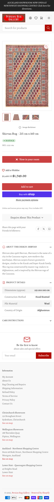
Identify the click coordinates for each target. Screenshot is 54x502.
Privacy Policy (8, 399)
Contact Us (7, 403)
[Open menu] (49, 18)
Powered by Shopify (40, 492)
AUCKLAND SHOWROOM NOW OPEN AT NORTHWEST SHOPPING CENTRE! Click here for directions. (27, 5)
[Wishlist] (36, 18)
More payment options (27, 199)
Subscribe (43, 355)
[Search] (48, 28)
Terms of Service (10, 396)
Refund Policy (8, 392)
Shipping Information (12, 388)
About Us (6, 380)
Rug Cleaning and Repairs (14, 384)
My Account (7, 376)
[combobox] (27, 28)
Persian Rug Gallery (21, 492)
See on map (7, 423)
